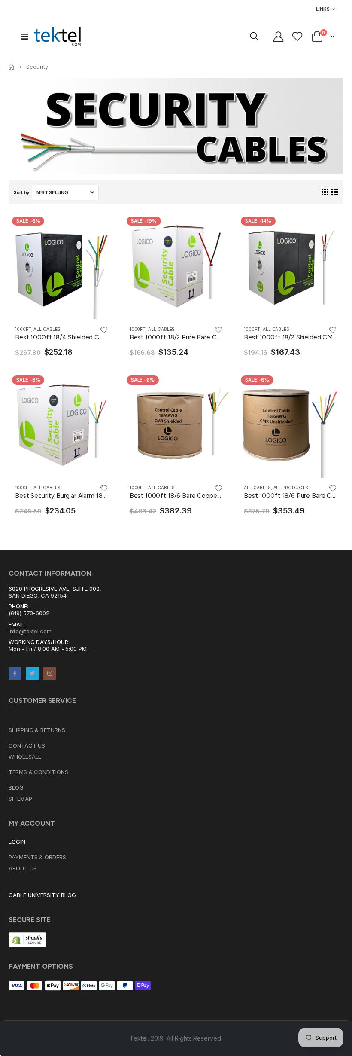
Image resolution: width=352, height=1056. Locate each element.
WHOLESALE (25, 756)
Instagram (49, 673)
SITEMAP (20, 798)
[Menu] (24, 36)
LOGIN (17, 841)
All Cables (46, 329)
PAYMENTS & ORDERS (37, 857)
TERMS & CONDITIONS (38, 772)
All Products (290, 487)
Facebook (15, 673)
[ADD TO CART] (100, 227)
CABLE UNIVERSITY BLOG (42, 894)
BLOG (16, 787)
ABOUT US (22, 868)
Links (323, 9)
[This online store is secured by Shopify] (27, 939)
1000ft (23, 329)
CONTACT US (27, 745)
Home (12, 67)
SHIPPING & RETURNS (37, 729)
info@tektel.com (30, 631)
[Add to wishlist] (104, 329)
